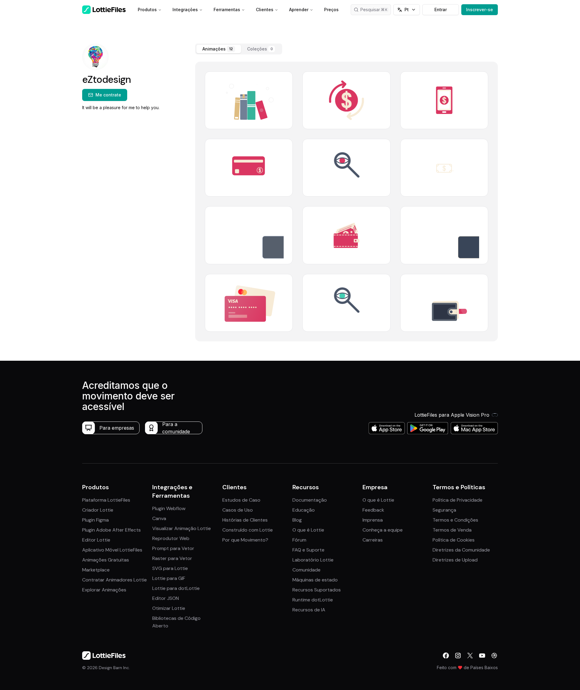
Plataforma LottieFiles (106, 500)
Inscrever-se (479, 9)
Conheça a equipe (382, 530)
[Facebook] (446, 655)
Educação (303, 510)
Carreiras (372, 540)
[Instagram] (458, 655)
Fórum (299, 540)
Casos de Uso (237, 510)
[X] (470, 655)
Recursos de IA (308, 610)
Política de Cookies (454, 540)
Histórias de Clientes (245, 520)
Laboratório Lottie (313, 560)
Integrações (185, 9)
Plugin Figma (95, 520)
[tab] (218, 49)
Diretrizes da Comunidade (461, 550)
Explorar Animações (104, 590)
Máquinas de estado (315, 580)
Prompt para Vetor (173, 548)
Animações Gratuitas (105, 560)
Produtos (147, 9)
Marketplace (96, 570)
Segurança (444, 510)
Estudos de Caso (241, 500)
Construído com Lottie (247, 530)
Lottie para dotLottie (176, 588)
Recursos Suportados (316, 590)
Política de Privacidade (457, 500)
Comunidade (306, 570)
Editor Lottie (96, 540)
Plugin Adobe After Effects (111, 530)
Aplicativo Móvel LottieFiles (112, 550)
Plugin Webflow (168, 508)
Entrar (440, 9)
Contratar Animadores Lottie (114, 580)
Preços (331, 9)
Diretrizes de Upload (455, 560)
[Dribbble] (494, 655)
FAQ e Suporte (308, 550)
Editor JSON (165, 598)
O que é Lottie (308, 530)
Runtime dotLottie (312, 600)
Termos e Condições (455, 520)
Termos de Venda (452, 530)
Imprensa (372, 520)
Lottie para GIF (168, 578)
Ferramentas (227, 9)
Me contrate (108, 94)
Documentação (309, 500)
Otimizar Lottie (168, 608)
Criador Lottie (97, 510)
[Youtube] (482, 655)
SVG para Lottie (170, 568)
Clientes (264, 9)
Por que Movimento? (245, 540)
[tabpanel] (346, 201)
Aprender (298, 9)
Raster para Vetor (172, 558)
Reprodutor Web (170, 538)
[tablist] (238, 49)
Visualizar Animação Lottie (181, 528)
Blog (297, 520)
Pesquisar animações (375, 9)
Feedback (373, 510)
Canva (159, 518)
